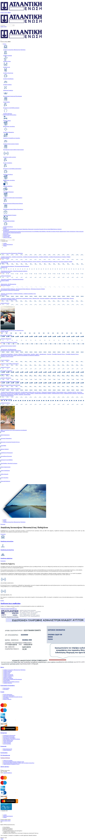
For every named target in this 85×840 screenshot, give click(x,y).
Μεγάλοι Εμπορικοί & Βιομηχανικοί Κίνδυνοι (13, 203)
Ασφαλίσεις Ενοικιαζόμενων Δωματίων (11, 138)
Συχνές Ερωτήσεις (7, 232)
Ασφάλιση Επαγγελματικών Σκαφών (11, 143)
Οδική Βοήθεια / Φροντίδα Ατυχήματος (47, 231)
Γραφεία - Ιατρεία (7, 120)
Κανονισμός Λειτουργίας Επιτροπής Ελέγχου (38, 229)
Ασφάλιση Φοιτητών (7, 113)
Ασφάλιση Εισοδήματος (8, 78)
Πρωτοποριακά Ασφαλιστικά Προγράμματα (12, 96)
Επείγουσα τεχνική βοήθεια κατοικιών (11, 107)
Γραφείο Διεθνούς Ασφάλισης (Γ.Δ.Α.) (11, 764)
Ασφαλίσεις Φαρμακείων (8, 132)
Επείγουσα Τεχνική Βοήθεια (33, 231)
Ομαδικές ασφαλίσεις (7, 186)
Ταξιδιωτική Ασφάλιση (8, 90)
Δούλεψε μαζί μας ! (7, 237)
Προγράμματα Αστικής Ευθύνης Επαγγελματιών (13, 149)
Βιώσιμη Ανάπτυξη (57, 229)
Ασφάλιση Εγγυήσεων (8, 174)
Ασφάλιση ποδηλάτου (6, 558)
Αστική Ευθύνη (6, 102)
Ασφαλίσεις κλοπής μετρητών (9, 157)
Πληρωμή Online (7, 235)
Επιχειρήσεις (6, 689)
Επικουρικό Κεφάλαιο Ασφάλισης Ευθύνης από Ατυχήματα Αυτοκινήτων (18, 762)
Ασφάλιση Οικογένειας (8, 73)
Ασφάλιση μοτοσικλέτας (7, 550)
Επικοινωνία (5, 233)
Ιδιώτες (4, 43)
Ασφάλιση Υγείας (7, 61)
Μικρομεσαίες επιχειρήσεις (9, 126)
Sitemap (5, 245)
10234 (2, 838)
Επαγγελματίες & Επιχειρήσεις (9, 114)
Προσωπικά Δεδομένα (16, 232)
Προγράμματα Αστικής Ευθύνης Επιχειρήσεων (13, 209)
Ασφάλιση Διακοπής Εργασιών (9, 215)
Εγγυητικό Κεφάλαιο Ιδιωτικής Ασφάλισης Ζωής (13, 761)
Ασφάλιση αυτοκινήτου (7, 541)
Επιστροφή (3, 524)
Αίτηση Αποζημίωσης (71, 231)
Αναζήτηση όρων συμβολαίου (10, 603)
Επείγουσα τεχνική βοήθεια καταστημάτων (12, 168)
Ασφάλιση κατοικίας (7, 55)
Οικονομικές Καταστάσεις (22, 229)
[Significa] (4, 247)
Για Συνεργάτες (6, 236)
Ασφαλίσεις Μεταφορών (8, 191)
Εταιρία (4, 227)
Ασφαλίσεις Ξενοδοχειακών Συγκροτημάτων (12, 197)
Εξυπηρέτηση (6, 230)
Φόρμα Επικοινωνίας (7, 748)
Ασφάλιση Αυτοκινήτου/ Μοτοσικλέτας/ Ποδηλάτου (14, 49)
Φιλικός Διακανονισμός (61, 231)
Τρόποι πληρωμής (79, 231)
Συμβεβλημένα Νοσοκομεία (9, 231)
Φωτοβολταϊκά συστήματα (8, 220)
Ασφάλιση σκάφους (7, 84)
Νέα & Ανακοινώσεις (12, 229)
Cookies (5, 243)
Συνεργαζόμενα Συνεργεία (21, 231)
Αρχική (4, 519)
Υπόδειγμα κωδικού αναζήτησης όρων (9, 608)
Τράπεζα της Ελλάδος (7, 760)
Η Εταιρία (5, 229)
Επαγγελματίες (6, 688)
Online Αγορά (3, 26)
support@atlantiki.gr (7, 772)
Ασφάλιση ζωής (6, 67)
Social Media (50, 229)
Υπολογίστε (3, 534)
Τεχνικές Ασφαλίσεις (7, 162)
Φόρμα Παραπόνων (7, 750)
